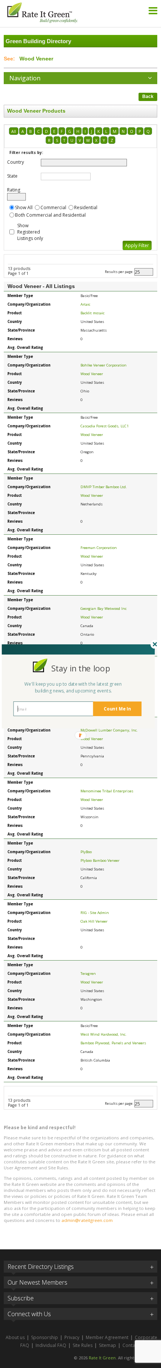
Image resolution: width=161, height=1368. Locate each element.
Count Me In (117, 709)
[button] (81, 668)
